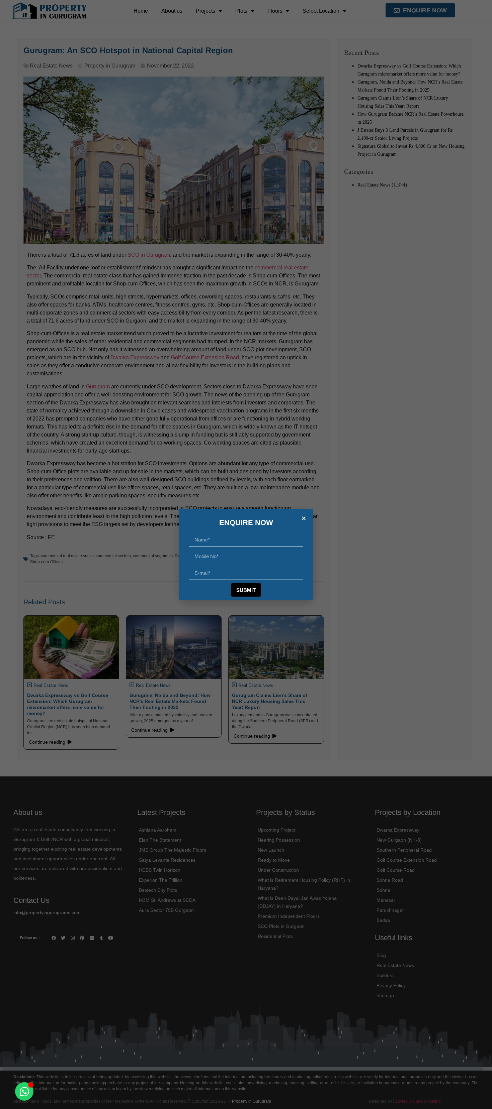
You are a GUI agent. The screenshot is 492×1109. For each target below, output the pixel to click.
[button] (303, 518)
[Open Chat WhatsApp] (24, 1091)
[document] (246, 554)
